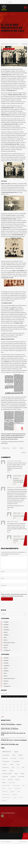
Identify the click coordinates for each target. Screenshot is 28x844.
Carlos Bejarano (5, 776)
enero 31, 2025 (10, 521)
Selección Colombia (16, 785)
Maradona (4, 770)
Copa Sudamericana (6, 761)
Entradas (6, 22)
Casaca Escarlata (17, 788)
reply (8, 471)
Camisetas (5, 627)
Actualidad (5, 622)
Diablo (21, 797)
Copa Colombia (13, 758)
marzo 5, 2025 (16, 536)
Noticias (4, 640)
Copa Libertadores (16, 761)
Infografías (5, 634)
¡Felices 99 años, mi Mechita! (9, 729)
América (16, 751)
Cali (18, 767)
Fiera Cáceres (10, 779)
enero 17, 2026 (4, 743)
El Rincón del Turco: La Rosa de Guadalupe (14, 740)
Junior (23, 767)
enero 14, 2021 (16, 512)
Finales (17, 764)
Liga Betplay (4, 764)
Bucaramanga (14, 794)
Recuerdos (5, 645)
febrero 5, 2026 (4, 731)
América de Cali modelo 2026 (9, 744)
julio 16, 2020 (4, 43)
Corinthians (4, 800)
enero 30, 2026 (4, 737)
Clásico (13, 767)
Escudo (3, 779)
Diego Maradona (21, 776)
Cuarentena (12, 791)
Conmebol (22, 773)
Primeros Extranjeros (6, 785)
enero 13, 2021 (10, 487)
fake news (9, 788)
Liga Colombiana (5, 755)
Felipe (16, 521)
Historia (21, 448)
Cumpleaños (5, 629)
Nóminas (16, 773)
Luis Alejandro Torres (20, 487)
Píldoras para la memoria (9, 48)
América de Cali (6, 448)
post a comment (7, 599)
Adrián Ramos (5, 758)
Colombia (20, 755)
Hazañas (5, 632)
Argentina (4, 782)
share (24, 452)
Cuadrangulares (5, 767)
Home (2, 22)
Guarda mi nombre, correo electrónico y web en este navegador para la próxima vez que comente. (14, 595)
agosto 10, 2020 (17, 475)
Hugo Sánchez (18, 461)
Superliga (15, 797)
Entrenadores (4, 791)
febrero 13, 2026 (5, 727)
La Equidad (11, 770)
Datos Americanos (12, 782)
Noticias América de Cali (6, 797)
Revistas (4, 647)
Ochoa (23, 785)
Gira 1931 (14, 448)
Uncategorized (6, 650)
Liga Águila (21, 758)
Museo (4, 637)
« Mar (2, 716)
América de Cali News (5, 794)
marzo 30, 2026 (4, 723)
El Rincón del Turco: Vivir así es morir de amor (13, 734)
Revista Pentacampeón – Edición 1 (11, 724)
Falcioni (3, 788)
